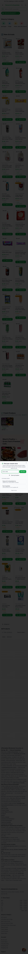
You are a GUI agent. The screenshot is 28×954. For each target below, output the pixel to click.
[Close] (26, 462)
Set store (23, 471)
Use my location (15, 475)
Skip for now (14, 490)
